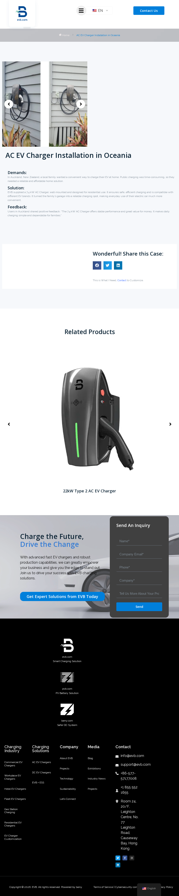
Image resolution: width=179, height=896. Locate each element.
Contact (121, 280)
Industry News (96, 778)
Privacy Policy (165, 887)
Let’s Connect (68, 798)
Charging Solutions (40, 748)
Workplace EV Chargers (12, 777)
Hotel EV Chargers (15, 788)
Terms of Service (103, 887)
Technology (66, 778)
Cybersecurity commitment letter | (135, 887)
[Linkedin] (117, 865)
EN (100, 11)
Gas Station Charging (11, 811)
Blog (90, 758)
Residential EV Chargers (13, 824)
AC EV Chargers (41, 762)
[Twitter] (117, 858)
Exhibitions (94, 768)
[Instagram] (131, 858)
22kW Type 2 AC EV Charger (89, 490)
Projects (64, 768)
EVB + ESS (38, 782)
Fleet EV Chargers (15, 798)
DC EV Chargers (41, 772)
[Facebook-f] (124, 858)
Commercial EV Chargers (13, 764)
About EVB (66, 758)
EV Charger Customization (13, 837)
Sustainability (68, 788)
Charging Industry (12, 748)
